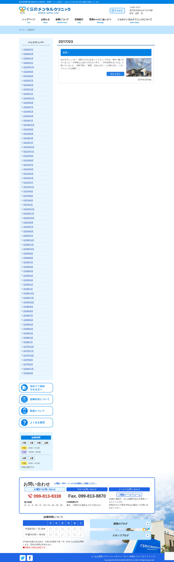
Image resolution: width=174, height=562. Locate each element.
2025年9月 (28, 71)
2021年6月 (28, 200)
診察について (62, 20)
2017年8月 (28, 360)
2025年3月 (28, 89)
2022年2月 (28, 178)
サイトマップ (148, 556)
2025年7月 (28, 80)
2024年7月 (28, 107)
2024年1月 (28, 120)
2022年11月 (28, 151)
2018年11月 (28, 298)
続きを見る (115, 74)
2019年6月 (28, 267)
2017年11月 (28, 351)
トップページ (28, 20)
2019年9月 (28, 253)
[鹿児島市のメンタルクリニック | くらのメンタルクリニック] (44, 13)
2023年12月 (28, 125)
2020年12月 (28, 209)
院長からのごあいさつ (100, 20)
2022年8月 (28, 160)
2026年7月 (28, 49)
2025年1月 (28, 94)
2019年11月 (28, 244)
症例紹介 (79, 20)
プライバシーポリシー (113, 556)
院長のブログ (121, 523)
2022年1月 (28, 182)
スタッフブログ (121, 535)
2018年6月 (28, 320)
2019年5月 (28, 271)
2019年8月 (28, 258)
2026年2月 (28, 58)
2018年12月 (28, 293)
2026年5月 (28, 54)
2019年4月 (28, 275)
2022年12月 (28, 147)
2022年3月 (28, 173)
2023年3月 (28, 138)
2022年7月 (28, 165)
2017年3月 (28, 364)
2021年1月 (28, 204)
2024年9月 (28, 102)
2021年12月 (28, 187)
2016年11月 (28, 369)
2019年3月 (28, 280)
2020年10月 (28, 218)
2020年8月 (28, 222)
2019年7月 (28, 262)
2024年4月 (28, 116)
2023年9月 (28, 129)
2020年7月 (28, 227)
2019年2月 (28, 284)
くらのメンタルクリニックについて (134, 20)
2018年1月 (28, 342)
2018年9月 (28, 306)
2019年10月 (28, 249)
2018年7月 (28, 315)
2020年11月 (28, 213)
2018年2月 (28, 337)
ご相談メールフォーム (129, 494)
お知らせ (45, 20)
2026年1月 (28, 63)
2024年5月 (28, 111)
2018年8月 (28, 311)
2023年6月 (28, 133)
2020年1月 (28, 235)
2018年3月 (28, 333)
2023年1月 (28, 142)
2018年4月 (28, 329)
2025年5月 (28, 85)
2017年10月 (28, 355)
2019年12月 (28, 240)
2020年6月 (28, 231)
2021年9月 (28, 191)
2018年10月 (28, 302)
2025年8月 (28, 76)
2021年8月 (28, 196)
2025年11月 (28, 67)
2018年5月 (28, 324)
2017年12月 (28, 346)
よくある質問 (96, 556)
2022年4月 (28, 169)
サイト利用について (132, 556)
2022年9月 (28, 156)
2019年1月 (28, 289)
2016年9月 (28, 373)
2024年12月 (28, 98)
